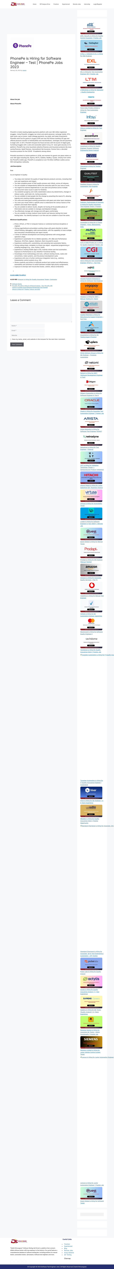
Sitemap (67, 1258)
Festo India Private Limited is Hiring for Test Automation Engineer (90, 110)
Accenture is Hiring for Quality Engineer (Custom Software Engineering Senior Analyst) (90, 148)
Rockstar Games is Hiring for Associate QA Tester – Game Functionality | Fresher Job (90, 1032)
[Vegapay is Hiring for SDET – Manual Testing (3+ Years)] (91, 289)
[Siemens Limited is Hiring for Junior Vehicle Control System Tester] (91, 1042)
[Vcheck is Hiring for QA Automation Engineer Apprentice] (91, 606)
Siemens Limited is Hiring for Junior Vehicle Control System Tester (90, 1052)
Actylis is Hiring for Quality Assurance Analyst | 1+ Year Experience (89, 992)
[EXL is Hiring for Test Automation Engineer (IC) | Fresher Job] (91, 64)
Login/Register (97, 4)
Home (34, 4)
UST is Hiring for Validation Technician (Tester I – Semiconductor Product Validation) (92, 468)
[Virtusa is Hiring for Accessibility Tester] (91, 496)
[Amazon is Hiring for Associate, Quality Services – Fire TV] (91, 570)
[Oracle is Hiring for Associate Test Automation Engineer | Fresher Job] (91, 403)
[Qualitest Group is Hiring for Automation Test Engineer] (91, 176)
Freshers (56, 4)
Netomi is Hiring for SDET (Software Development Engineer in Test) (91, 375)
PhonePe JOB (48, 285)
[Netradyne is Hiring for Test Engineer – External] (91, 439)
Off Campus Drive (45, 4)
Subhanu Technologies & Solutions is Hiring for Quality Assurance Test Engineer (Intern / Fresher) (92, 204)
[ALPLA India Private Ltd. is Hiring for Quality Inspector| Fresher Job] (91, 235)
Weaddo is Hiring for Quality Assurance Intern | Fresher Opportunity (89, 821)
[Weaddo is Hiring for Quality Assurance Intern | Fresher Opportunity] (91, 811)
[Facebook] (12, 1261)
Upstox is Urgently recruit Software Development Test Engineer (30, 287)
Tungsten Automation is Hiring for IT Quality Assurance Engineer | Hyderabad (91, 783)
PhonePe (14, 285)
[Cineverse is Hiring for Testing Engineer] (91, 158)
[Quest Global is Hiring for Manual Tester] (91, 534)
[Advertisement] (41, 22)
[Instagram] (24, 1261)
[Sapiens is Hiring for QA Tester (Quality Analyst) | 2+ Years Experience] (91, 1002)
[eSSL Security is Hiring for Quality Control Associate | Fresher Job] (91, 28)
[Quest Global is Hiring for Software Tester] (91, 1193)
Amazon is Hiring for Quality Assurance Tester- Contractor (37, 279)
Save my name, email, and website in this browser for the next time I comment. (38, 339)
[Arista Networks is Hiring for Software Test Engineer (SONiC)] (91, 421)
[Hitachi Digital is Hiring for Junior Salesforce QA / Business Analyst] (91, 478)
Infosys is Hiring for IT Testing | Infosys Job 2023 (26, 289)
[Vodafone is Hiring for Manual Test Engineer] (91, 588)
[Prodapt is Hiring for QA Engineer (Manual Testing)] (91, 552)
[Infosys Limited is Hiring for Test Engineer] (91, 120)
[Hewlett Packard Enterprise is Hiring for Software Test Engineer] (91, 271)
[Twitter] (16, 1261)
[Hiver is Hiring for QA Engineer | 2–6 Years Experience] (91, 793)
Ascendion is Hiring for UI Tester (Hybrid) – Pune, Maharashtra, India (91, 225)
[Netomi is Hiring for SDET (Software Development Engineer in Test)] (91, 365)
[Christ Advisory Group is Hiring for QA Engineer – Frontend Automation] (91, 345)
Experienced (66, 4)
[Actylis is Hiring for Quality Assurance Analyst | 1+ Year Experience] (91, 982)
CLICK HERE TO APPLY (18, 275)
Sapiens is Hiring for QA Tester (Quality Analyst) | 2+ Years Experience (90, 1012)
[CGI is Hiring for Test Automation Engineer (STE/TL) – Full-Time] (91, 253)
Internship (87, 4)
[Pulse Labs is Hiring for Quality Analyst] (91, 964)
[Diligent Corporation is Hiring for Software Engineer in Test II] (91, 385)
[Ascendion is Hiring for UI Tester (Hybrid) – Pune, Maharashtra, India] (91, 215)
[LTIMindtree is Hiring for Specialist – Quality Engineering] (91, 82)
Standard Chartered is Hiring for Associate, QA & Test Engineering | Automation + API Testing (92, 954)
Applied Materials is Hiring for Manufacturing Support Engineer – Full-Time (91, 317)
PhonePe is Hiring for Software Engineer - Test (31, 285)
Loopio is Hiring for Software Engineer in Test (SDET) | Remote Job (91, 524)
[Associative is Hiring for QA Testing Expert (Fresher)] (91, 327)
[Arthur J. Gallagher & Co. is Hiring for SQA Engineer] (91, 46)
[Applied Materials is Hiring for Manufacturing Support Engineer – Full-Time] (91, 307)
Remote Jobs (77, 4)
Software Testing (17, 284)
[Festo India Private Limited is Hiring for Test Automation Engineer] (91, 100)
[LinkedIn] (20, 1261)
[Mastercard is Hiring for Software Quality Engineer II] (91, 624)
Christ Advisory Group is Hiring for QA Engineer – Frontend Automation (91, 355)
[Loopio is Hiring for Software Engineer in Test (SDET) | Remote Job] (91, 514)
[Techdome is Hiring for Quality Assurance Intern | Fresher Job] (91, 642)
